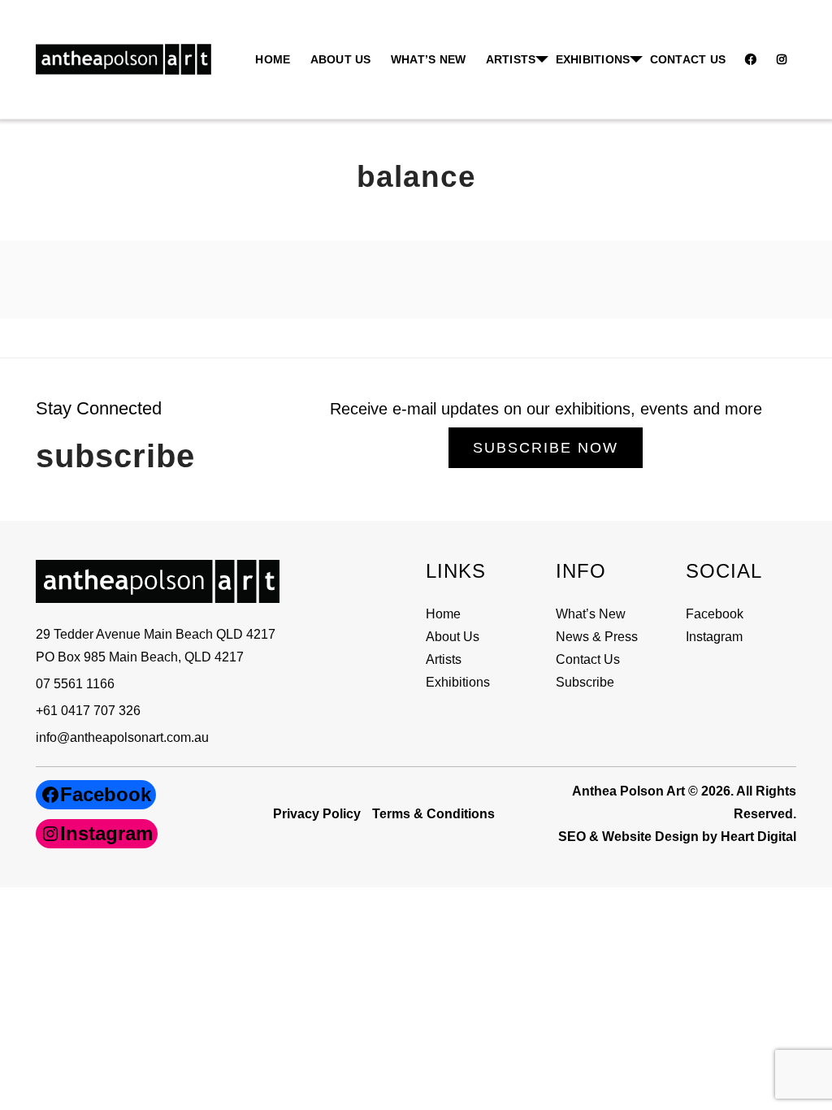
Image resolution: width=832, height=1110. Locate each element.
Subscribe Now (545, 448)
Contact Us (688, 59)
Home (272, 59)
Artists (444, 659)
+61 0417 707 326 (88, 711)
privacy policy (317, 814)
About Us (340, 59)
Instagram (714, 637)
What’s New (428, 59)
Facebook (714, 614)
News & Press (597, 637)
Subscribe (585, 682)
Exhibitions (593, 59)
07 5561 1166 (75, 684)
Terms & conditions (433, 814)
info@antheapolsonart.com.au (122, 737)
